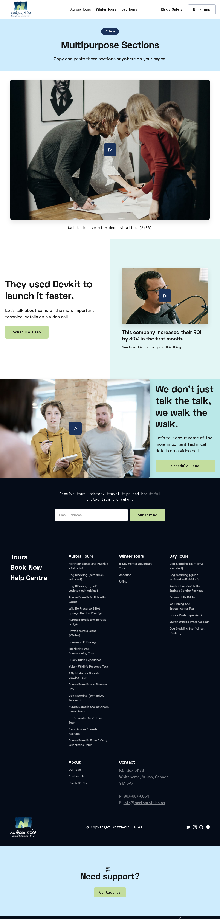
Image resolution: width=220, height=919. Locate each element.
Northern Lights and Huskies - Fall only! (88, 566)
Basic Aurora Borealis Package (83, 731)
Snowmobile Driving (82, 642)
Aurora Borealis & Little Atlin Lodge (87, 599)
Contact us (110, 892)
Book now (201, 10)
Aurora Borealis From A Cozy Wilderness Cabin (88, 743)
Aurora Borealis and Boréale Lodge (87, 622)
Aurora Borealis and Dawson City (88, 687)
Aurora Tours (80, 9)
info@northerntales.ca (144, 803)
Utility (123, 581)
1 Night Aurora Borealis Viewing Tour (84, 675)
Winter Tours (106, 9)
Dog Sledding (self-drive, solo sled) (86, 577)
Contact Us (76, 776)
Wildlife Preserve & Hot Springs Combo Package (86, 611)
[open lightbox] (110, 149)
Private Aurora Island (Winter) (83, 633)
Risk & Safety (172, 9)
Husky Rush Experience (85, 660)
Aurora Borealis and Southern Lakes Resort (89, 709)
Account (125, 575)
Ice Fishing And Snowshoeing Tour (81, 651)
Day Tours (129, 9)
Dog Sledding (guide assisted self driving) (83, 588)
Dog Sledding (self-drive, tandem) (86, 698)
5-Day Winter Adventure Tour (85, 720)
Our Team (75, 770)
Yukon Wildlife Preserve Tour (88, 666)
